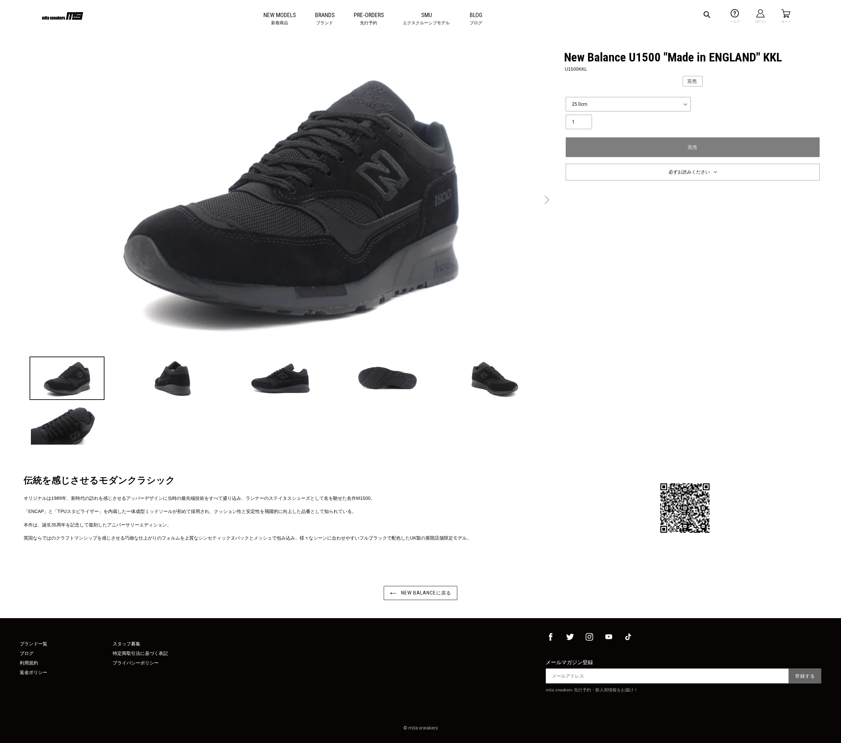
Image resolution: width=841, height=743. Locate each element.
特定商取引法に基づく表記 (140, 653)
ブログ (27, 653)
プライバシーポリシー (136, 662)
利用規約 (29, 662)
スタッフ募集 (126, 643)
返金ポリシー (33, 672)
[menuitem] (279, 15)
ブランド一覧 (33, 643)
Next (546, 200)
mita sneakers (423, 728)
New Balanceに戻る (425, 592)
